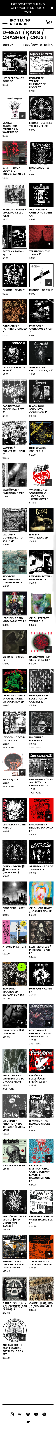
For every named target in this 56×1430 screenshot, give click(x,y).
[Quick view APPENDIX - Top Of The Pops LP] (48, 859)
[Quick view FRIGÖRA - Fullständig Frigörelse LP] (48, 1068)
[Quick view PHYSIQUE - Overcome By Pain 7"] (48, 318)
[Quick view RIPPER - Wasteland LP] (48, 527)
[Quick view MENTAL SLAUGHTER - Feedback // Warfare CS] (22, 115)
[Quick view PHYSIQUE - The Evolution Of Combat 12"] (48, 688)
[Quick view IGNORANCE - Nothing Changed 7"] (22, 318)
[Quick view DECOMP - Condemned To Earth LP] (22, 527)
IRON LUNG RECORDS (20, 22)
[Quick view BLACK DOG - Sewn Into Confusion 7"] (48, 399)
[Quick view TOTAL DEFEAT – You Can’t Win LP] (48, 1254)
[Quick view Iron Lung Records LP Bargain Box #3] (22, 981)
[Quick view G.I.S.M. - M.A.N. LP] (22, 1158)
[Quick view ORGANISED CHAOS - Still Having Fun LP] (48, 1209)
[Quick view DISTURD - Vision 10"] (22, 649)
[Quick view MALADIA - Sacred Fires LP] (22, 817)
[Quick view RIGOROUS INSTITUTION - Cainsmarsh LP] (22, 569)
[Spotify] (44, 1414)
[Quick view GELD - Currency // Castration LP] (48, 900)
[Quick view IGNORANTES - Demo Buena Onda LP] (48, 817)
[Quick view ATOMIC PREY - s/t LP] (22, 939)
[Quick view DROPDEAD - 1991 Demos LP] (22, 1023)
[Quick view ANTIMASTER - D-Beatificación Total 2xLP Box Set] (22, 1337)
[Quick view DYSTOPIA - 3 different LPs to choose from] (48, 1023)
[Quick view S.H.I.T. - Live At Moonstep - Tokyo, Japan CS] (22, 160)
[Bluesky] (28, 1414)
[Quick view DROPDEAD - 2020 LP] (22, 900)
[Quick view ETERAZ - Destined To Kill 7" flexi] (48, 115)
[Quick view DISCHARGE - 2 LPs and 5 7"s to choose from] (48, 772)
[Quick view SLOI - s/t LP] (22, 772)
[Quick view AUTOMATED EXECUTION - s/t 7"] (48, 360)
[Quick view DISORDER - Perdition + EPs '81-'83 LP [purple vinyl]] (22, 1113)
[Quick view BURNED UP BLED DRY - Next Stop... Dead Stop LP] (22, 1254)
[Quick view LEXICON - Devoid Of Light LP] (22, 730)
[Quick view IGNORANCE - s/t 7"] (48, 160)
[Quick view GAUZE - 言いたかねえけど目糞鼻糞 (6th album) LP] (22, 1296)
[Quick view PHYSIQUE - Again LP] (48, 981)
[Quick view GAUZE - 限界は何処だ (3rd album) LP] (48, 1296)
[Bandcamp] (28, 1422)
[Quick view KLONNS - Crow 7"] (48, 282)
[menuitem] (28, 45)
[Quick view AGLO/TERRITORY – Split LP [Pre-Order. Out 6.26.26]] (22, 1209)
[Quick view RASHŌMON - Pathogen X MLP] (22, 482)
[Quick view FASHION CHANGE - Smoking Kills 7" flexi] (22, 202)
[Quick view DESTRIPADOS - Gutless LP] (48, 440)
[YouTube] (36, 1414)
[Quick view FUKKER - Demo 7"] (22, 282)
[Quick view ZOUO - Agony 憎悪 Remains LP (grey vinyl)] (22, 859)
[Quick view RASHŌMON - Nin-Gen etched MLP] (48, 649)
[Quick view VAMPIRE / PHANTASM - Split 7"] (22, 440)
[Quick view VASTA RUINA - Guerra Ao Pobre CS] (48, 202)
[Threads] (20, 1414)
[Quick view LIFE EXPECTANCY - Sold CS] (22, 70)
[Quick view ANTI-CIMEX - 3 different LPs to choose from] (22, 1068)
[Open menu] (4, 22)
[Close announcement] (52, 8)
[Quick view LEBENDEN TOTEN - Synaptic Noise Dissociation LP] (22, 688)
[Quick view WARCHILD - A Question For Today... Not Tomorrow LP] (48, 482)
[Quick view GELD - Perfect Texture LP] (48, 610)
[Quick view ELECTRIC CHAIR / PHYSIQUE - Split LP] (48, 939)
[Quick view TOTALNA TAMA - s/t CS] (22, 244)
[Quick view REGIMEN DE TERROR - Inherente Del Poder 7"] (48, 70)
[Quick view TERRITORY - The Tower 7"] (48, 244)
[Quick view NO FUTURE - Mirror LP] (48, 730)
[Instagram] (12, 1414)
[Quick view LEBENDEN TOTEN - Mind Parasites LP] (22, 610)
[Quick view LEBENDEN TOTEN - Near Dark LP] (48, 569)
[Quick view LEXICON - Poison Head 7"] (22, 360)
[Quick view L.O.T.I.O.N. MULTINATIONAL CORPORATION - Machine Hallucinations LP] (48, 1158)
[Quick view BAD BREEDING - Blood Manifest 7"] (22, 399)
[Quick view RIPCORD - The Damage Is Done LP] (48, 1113)
